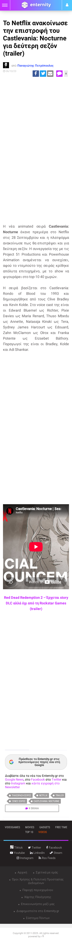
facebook (55, 847)
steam (57, 853)
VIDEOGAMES (12, 827)
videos (42, 832)
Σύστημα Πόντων (37, 918)
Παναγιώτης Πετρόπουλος (35, 65)
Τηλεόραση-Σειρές (21, 795)
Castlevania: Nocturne (46, 801)
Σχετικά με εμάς (46, 872)
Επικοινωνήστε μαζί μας (37, 904)
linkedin (39, 853)
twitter (36, 847)
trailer (60, 795)
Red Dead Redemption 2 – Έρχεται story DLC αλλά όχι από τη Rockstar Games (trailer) (36, 603)
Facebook (38, 779)
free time (61, 827)
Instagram (18, 783)
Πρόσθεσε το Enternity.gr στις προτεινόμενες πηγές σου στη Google (39, 762)
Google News (14, 779)
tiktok (18, 847)
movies (29, 827)
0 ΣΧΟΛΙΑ (34, 808)
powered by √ (36, 936)
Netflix (43, 795)
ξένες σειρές (18, 801)
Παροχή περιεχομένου (37, 890)
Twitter (56, 779)
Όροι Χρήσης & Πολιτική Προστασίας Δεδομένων (37, 881)
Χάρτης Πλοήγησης (37, 897)
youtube (19, 853)
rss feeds (48, 858)
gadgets (44, 827)
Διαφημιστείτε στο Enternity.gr (37, 911)
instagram (26, 858)
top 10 (29, 832)
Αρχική (22, 872)
